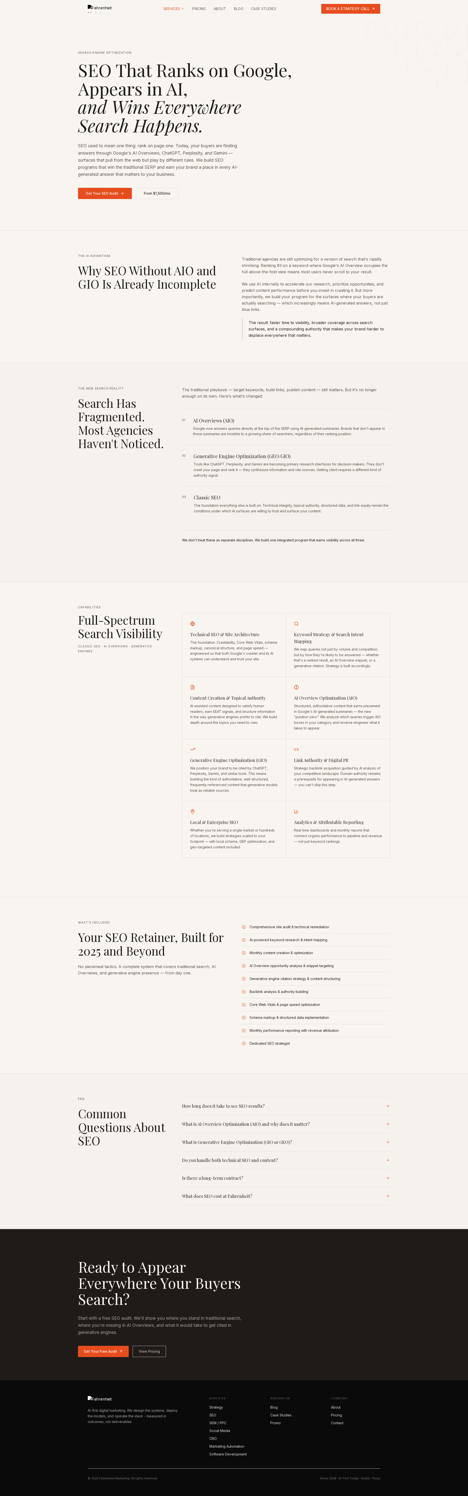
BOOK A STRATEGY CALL (348, 9)
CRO (213, 1438)
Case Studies (263, 9)
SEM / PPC (217, 1423)
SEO (212, 1415)
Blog (238, 9)
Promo (275, 1423)
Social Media (219, 1431)
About (220, 9)
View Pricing (149, 1351)
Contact (337, 1423)
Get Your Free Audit (100, 1351)
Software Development (228, 1454)
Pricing (199, 9)
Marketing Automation (226, 1446)
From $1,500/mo (157, 193)
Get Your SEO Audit (102, 193)
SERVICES (171, 9)
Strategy (216, 1407)
